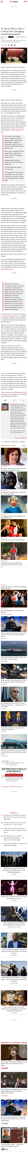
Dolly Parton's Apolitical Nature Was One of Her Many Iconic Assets (14, 897)
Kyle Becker (3, 731)
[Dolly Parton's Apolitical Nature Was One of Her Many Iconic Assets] (14, 887)
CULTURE (7, 441)
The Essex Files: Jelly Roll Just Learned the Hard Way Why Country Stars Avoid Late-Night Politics (13, 634)
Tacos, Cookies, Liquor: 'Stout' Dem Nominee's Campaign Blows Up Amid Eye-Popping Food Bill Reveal (14, 1009)
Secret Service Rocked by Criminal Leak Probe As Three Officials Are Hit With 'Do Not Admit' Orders (13, 752)
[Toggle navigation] (2, 1)
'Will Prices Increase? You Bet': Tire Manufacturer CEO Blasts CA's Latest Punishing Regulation (14, 870)
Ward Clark (5, 37)
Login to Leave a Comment (14, 775)
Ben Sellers (14, 900)
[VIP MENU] (25, 1)
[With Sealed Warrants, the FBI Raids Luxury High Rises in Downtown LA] (14, 914)
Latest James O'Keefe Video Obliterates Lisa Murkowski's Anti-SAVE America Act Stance (14, 1063)
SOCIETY (22, 441)
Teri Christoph (4, 661)
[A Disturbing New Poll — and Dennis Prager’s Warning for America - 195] (14, 1135)
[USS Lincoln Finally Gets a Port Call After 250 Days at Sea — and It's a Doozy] (14, 648)
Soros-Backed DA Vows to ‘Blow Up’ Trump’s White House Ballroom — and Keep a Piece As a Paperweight (14, 704)
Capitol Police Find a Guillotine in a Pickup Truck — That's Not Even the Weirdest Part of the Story (14, 979)
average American (18, 303)
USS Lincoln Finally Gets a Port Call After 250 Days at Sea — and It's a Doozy (13, 658)
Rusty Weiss (3, 684)
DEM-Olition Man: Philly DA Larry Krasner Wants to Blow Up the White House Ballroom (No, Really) (14, 1091)
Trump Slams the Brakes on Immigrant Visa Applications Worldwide (12, 728)
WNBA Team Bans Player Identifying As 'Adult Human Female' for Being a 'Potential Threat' (13, 681)
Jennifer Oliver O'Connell (14, 927)
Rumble (22, 428)
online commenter (16, 291)
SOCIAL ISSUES (14, 441)
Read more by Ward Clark (21, 437)
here (21, 426)
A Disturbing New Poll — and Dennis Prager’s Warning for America (12, 1145)
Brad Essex (3, 638)
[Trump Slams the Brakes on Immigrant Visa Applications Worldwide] (14, 718)
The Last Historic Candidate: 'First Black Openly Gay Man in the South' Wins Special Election (14, 951)
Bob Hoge (14, 874)
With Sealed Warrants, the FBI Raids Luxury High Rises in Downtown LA (14, 924)
